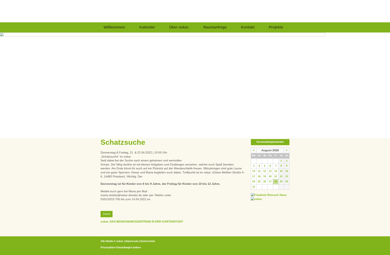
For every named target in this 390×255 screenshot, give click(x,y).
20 (270, 176)
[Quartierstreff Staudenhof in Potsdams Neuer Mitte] (256, 199)
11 (259, 171)
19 (264, 176)
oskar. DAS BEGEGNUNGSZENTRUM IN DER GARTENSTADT (142, 221)
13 (270, 171)
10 (253, 171)
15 (281, 171)
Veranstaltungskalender (270, 141)
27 (270, 181)
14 (275, 171)
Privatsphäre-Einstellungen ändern (121, 247)
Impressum (132, 241)
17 (253, 176)
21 (275, 176)
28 (275, 181)
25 (259, 181)
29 (281, 181)
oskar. (120, 241)
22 (281, 176)
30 (286, 181)
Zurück (106, 214)
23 (286, 176)
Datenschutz (147, 241)
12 (264, 171)
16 (286, 171)
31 (253, 186)
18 (259, 176)
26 (264, 181)
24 (253, 181)
